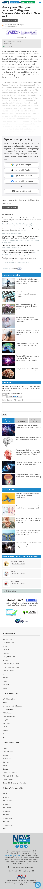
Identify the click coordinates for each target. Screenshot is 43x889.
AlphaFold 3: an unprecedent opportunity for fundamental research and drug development (19, 259)
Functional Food (8, 643)
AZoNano (6, 797)
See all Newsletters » (10, 591)
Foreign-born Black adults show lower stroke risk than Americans (27, 370)
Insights (5, 660)
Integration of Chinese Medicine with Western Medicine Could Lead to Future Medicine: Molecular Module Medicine (20, 251)
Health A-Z (6, 650)
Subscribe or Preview (18, 563)
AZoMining (6, 815)
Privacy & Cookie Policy (11, 776)
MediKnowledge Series (11, 664)
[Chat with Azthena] (38, 885)
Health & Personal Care (11, 667)
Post (4, 415)
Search (5, 755)
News (5, 646)
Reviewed (8, 46)
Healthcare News (33, 200)
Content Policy (8, 779)
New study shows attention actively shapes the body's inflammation (28, 439)
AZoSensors (7, 811)
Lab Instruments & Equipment (13, 706)
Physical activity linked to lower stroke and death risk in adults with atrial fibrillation (28, 281)
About (5, 748)
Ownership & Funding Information (15, 783)
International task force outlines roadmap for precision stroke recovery (27, 294)
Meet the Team (8, 752)
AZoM (5, 794)
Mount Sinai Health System (12, 41)
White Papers (7, 653)
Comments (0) (6, 203)
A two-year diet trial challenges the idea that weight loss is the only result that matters (28, 533)
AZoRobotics (7, 808)
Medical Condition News (17, 200)
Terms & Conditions (10, 772)
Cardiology (15, 581)
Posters (5, 681)
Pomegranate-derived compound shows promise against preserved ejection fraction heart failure (28, 452)
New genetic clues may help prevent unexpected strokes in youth (26, 307)
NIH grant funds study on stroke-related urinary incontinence (27, 344)
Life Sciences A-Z (9, 709)
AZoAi (5, 829)
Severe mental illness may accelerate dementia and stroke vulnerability (27, 320)
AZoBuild (6, 822)
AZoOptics (6, 804)
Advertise (6, 765)
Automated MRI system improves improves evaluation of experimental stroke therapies (27, 358)
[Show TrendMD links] (40, 268)
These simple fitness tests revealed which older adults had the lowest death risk (28, 520)
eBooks (5, 678)
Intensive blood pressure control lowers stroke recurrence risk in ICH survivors (28, 332)
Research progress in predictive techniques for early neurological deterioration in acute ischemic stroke (21, 230)
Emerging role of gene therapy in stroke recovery (16, 245)
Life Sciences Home (9, 699)
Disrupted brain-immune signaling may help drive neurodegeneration (28, 507)
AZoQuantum (7, 818)
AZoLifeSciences (8, 825)
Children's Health (17, 561)
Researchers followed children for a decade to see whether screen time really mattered (28, 545)
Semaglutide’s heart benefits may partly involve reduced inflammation (27, 496)
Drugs (5, 674)
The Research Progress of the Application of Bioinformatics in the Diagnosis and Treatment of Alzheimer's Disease (20, 237)
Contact (5, 769)
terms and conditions (12, 855)
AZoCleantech (8, 801)
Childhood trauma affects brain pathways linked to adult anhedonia (28, 426)
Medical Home (8, 639)
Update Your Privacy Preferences (21, 867)
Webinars (6, 723)
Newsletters (7, 758)
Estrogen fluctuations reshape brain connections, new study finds (28, 463)
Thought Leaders (9, 657)
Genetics (14, 571)
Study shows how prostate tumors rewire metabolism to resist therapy (28, 476)
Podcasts (6, 685)
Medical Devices (8, 671)
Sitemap (6, 762)
